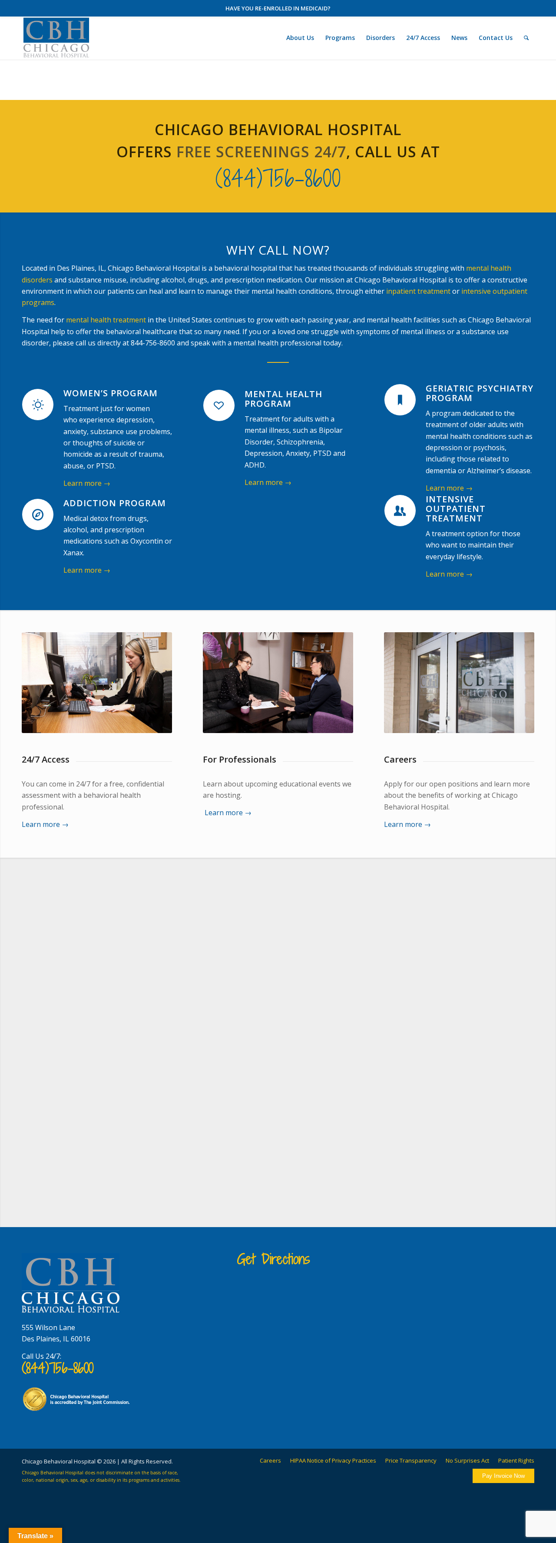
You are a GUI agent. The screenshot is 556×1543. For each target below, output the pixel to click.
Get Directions (273, 1258)
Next (521, 1032)
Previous (35, 1032)
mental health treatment (106, 320)
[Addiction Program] (38, 514)
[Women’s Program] (38, 404)
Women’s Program (110, 393)
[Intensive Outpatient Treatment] (400, 510)
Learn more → (86, 483)
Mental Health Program (283, 398)
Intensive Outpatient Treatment (456, 508)
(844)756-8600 (278, 178)
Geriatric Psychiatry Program (479, 393)
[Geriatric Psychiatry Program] (400, 400)
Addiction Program (114, 503)
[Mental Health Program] (219, 405)
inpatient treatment (418, 291)
